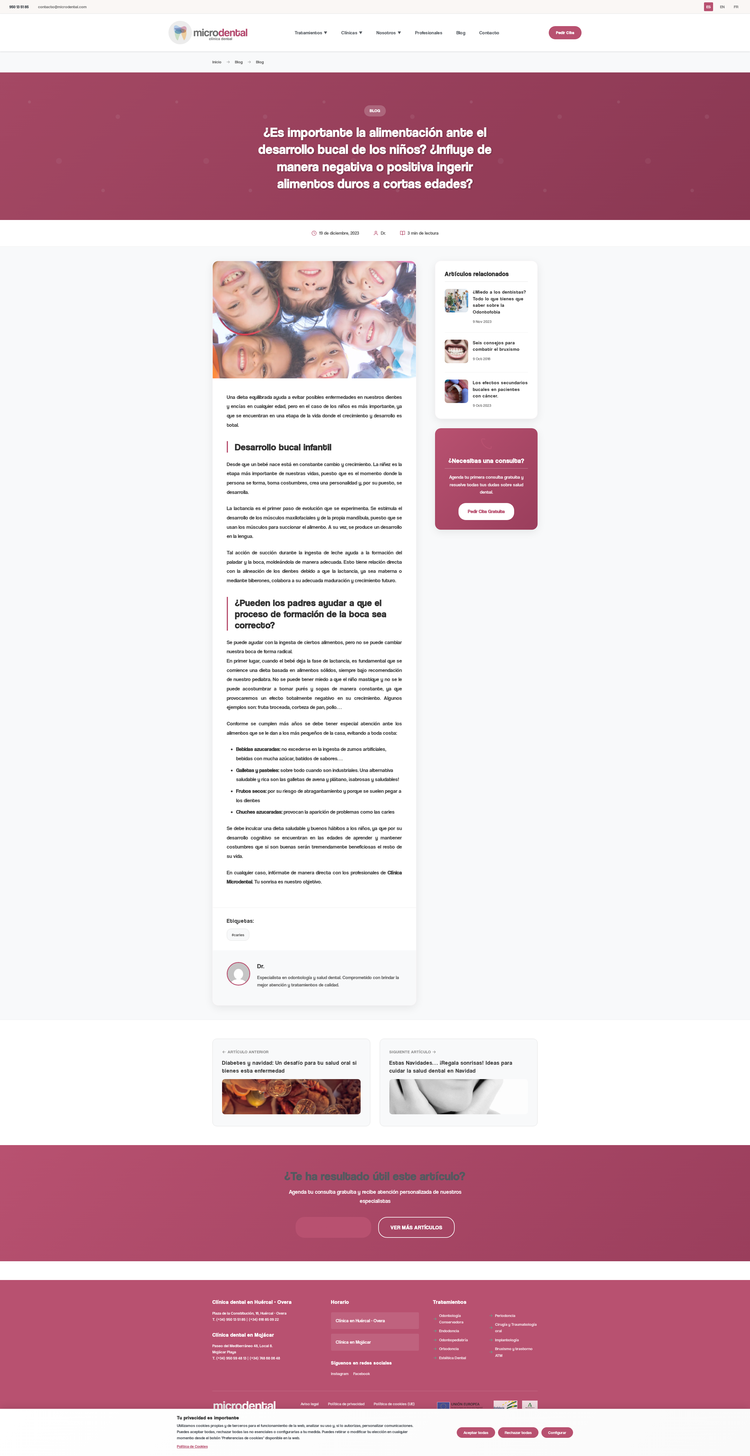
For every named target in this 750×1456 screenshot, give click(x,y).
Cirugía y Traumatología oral (516, 1327)
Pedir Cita (565, 32)
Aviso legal (310, 1403)
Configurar (557, 1432)
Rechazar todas (518, 1432)
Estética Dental (452, 1357)
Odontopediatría (453, 1339)
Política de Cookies (192, 1446)
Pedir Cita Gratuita (486, 511)
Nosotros (386, 32)
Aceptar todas (475, 1432)
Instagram (340, 1373)
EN (722, 6)
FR (736, 6)
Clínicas (349, 32)
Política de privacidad (346, 1403)
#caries (238, 934)
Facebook (361, 1373)
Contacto (489, 32)
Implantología (507, 1339)
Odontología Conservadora (451, 1318)
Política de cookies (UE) (394, 1403)
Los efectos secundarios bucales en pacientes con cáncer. (500, 389)
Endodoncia (449, 1330)
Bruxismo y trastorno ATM (514, 1351)
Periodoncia (505, 1315)
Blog (460, 32)
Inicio (216, 61)
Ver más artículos (416, 1227)
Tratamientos (309, 32)
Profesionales (428, 32)
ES (708, 6)
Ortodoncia (449, 1348)
